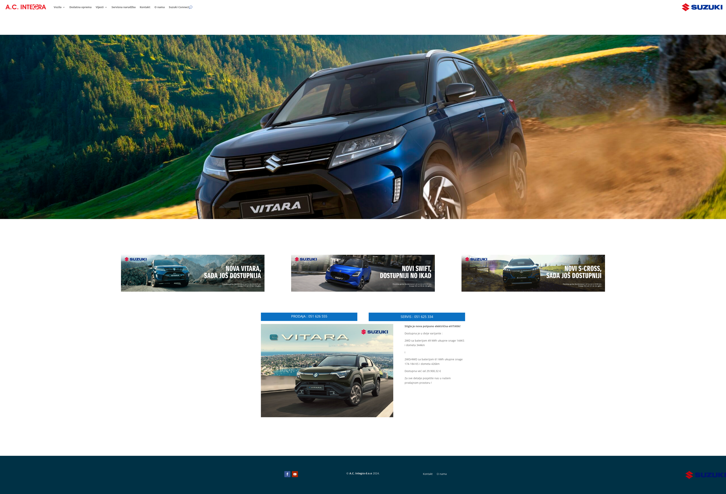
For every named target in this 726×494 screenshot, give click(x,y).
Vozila (57, 7)
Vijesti (100, 7)
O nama (159, 7)
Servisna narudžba (124, 7)
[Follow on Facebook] (287, 474)
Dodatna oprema (80, 7)
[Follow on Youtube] (295, 474)
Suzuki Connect (179, 7)
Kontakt (145, 7)
